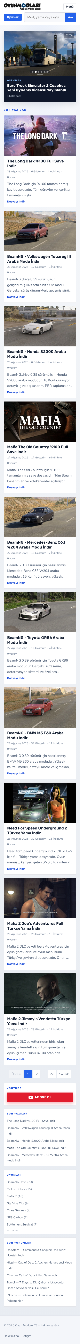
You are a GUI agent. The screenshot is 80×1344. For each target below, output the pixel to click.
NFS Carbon (17, 1217)
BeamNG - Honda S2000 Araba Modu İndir (35, 1141)
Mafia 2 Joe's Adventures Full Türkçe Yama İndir (35, 926)
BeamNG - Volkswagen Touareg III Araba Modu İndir (39, 259)
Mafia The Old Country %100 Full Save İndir (36, 1148)
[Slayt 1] (32, 72)
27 (52, 1074)
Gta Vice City (18, 1203)
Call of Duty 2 (19, 1189)
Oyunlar (12, 17)
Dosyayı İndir (16, 201)
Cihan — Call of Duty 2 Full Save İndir (32, 1275)
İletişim (26, 1336)
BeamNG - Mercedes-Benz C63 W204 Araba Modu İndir (36, 545)
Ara (70, 17)
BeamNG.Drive (20, 1182)
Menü (69, 6)
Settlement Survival (22, 1224)
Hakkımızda (11, 1336)
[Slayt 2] (36, 72)
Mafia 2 (15, 1196)
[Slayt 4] (41, 72)
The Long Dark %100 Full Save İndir (31, 1121)
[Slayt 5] (44, 72)
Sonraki (64, 1074)
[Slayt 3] (38, 72)
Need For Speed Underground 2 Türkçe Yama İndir (37, 830)
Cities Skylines (19, 1210)
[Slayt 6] (47, 72)
